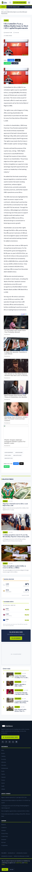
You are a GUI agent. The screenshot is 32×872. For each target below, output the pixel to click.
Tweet (18, 60)
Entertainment (18, 690)
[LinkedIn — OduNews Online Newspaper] (13, 742)
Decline (11, 869)
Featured (3, 777)
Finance (7, 9)
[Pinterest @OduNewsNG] (16, 742)
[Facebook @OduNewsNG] (6, 742)
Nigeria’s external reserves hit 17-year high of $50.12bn (15, 504)
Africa (2, 750)
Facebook (12, 60)
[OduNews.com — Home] (4, 2)
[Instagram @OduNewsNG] (9, 742)
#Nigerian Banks (19, 452)
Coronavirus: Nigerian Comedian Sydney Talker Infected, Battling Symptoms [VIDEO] (22, 695)
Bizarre (3, 753)
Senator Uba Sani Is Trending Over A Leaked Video (22, 677)
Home (2, 9)
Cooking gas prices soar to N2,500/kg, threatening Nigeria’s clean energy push (16, 535)
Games (3, 783)
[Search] (10, 2)
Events (2, 771)
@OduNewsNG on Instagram (6, 856)
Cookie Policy (4, 836)
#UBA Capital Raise (17, 455)
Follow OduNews (16, 638)
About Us (3, 824)
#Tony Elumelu (8, 455)
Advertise (3, 830)
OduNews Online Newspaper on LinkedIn (21, 856)
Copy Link (15, 63)
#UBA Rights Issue (9, 458)
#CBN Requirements (9, 452)
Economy (17, 707)
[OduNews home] (16, 726)
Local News (18, 673)
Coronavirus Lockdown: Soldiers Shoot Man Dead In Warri (21, 702)
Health (2, 786)
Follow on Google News (20, 2)
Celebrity (3, 756)
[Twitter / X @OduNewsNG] (2, 742)
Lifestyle (3, 789)
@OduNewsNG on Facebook (21, 853)
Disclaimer (3, 839)
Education (3, 765)
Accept (5, 869)
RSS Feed (3, 842)
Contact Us (3, 827)
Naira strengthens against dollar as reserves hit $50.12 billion (14, 567)
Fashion (3, 774)
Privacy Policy (4, 833)
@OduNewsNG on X (11, 853)
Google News (4, 845)
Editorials (3, 762)
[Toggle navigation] (29, 2)
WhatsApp (8, 63)
